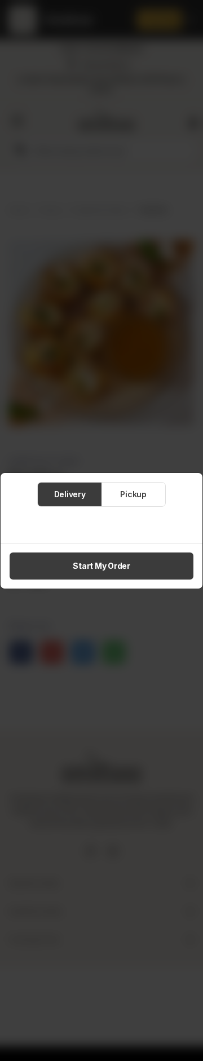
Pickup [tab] (133, 494)
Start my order (101, 566)
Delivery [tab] (70, 494)
